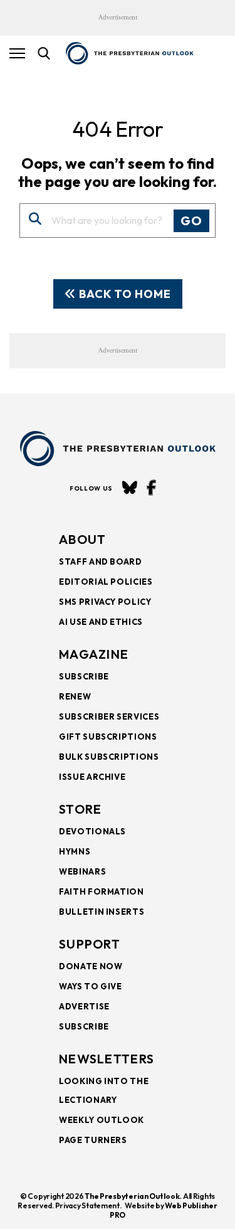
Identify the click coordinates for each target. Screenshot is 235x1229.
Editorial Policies (106, 582)
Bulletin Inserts (101, 912)
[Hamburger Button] (17, 53)
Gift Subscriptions (108, 737)
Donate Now (91, 966)
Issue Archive (92, 777)
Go (191, 220)
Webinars (82, 871)
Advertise (84, 1006)
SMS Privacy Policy (105, 602)
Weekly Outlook (101, 1120)
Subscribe (84, 676)
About (83, 539)
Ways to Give (90, 986)
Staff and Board (100, 561)
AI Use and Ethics (101, 622)
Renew (75, 696)
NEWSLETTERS (106, 1059)
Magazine (93, 654)
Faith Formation (101, 891)
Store (80, 809)
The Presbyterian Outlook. (133, 1196)
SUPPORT (89, 944)
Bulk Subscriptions (109, 757)
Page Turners (93, 1140)
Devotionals (92, 831)
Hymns (74, 851)
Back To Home (123, 294)
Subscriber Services (109, 716)
